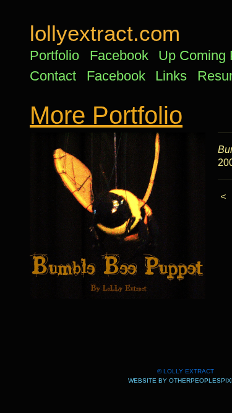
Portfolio (54, 55)
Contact (53, 76)
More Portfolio (106, 115)
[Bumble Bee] (117, 216)
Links (171, 76)
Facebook (119, 55)
